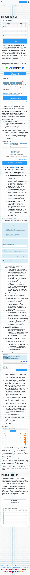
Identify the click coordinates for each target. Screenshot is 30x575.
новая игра (15, 167)
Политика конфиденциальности (14, 567)
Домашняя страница (7, 5)
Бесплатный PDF (20, 566)
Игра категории (5, 2)
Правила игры (11, 566)
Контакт (26, 567)
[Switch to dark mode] (28, 2)
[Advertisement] (15, 10)
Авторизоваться (23, 2)
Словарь (4, 566)
